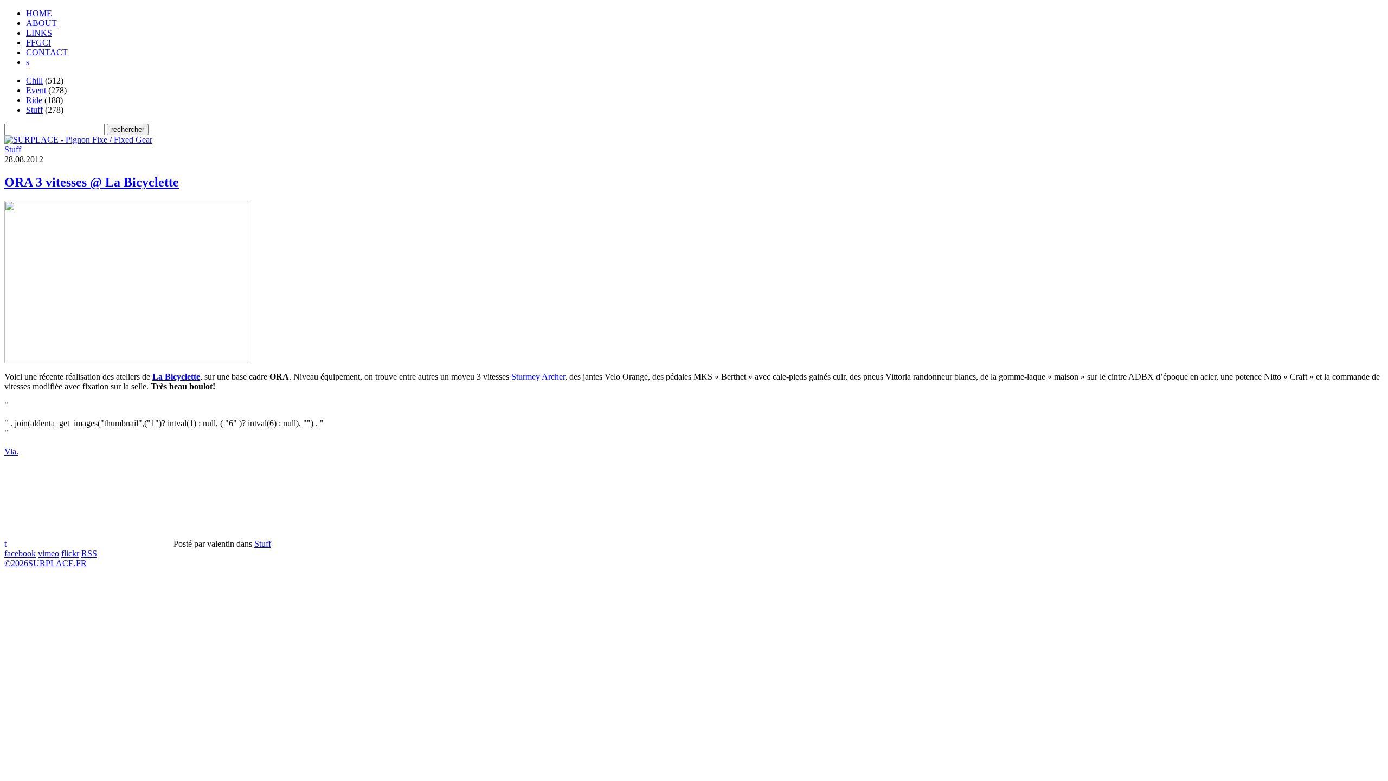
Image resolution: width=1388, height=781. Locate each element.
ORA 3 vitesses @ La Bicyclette (91, 182)
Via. (11, 451)
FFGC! (38, 42)
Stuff (34, 109)
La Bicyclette (176, 376)
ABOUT (41, 23)
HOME (39, 13)
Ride (34, 100)
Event (36, 90)
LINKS (39, 32)
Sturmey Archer (538, 376)
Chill (34, 80)
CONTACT (47, 52)
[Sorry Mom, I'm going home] (78, 139)
